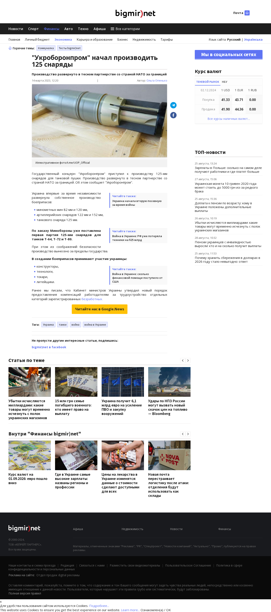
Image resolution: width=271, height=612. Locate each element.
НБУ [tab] (224, 82)
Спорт (33, 28)
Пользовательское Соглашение (188, 565)
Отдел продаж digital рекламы (58, 575)
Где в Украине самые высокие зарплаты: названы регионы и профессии (72, 480)
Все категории (128, 28)
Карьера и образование (95, 39)
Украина (48, 324)
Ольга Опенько (157, 80)
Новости (15, 28)
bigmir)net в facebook (49, 347)
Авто (68, 28)
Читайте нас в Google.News (99, 309)
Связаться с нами (92, 565)
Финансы (51, 28)
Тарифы (166, 39)
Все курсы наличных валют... (228, 119)
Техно (83, 28)
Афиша (100, 28)
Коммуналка (46, 48)
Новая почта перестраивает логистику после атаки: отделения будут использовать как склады (168, 485)
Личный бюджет (37, 39)
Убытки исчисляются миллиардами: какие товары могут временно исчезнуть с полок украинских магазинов (29, 409)
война (75, 324)
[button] (182, 360)
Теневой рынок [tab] (207, 82)
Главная (14, 39)
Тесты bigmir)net (69, 48)
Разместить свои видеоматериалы (135, 565)
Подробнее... (99, 606)
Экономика (63, 39)
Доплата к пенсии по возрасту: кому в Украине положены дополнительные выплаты (223, 207)
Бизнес (122, 39)
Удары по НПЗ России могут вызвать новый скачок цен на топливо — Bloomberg (167, 407)
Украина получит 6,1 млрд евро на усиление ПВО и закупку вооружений (122, 407)
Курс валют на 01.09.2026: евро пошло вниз (27, 478)
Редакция (67, 565)
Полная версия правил (24, 593)
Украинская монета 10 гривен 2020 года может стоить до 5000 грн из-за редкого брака (226, 187)
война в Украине (95, 324)
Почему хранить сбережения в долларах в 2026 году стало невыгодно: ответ (227, 260)
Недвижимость (144, 39)
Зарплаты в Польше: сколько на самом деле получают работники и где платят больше (228, 170)
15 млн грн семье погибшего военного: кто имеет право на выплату (73, 407)
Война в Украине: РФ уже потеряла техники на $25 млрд (137, 238)
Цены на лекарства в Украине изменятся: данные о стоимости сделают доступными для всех (120, 483)
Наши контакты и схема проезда (31, 565)
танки (62, 324)
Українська (253, 39)
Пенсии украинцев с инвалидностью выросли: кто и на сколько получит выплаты (228, 244)
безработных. (92, 299)
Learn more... (130, 610)
